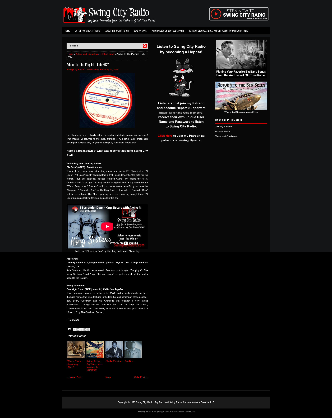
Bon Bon (128, 361)
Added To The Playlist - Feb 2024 (88, 64)
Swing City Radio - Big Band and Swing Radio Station (163, 402)
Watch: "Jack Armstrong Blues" (74, 364)
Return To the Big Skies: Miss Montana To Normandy (94, 365)
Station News (107, 54)
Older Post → (141, 377)
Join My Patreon (223, 126)
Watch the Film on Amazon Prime (241, 112)
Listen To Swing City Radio (87, 30)
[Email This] (75, 329)
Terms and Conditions (226, 136)
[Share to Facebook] (84, 329)
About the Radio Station (117, 30)
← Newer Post (74, 377)
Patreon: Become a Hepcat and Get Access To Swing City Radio (218, 30)
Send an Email (140, 30)
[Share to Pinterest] (88, 329)
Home (67, 30)
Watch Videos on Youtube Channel (168, 30)
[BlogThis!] (78, 329)
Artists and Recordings (87, 54)
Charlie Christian (113, 361)
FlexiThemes (151, 411)
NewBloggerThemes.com (184, 411)
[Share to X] (81, 329)
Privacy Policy (222, 131)
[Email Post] (69, 329)
